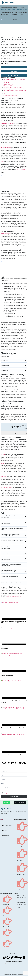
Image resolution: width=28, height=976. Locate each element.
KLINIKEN (14, 71)
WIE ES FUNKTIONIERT (14, 75)
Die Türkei (3, 454)
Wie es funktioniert (8, 85)
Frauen (24, 212)
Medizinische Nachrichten (11, 7)
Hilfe (1, 819)
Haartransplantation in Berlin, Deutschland (13, 87)
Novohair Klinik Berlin (6, 147)
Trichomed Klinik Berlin (6, 111)
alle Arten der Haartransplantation (14, 596)
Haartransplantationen (6, 233)
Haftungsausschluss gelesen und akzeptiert (12, 793)
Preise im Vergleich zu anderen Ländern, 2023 (14, 89)
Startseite (3, 7)
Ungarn (2, 463)
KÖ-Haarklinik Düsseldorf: (7, 123)
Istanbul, (8, 417)
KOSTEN (14, 67)
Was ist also (6, 82)
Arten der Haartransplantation (10, 95)
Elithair (2, 161)
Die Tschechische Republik (6, 487)
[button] (26, 2)
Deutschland (3, 476)
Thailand (2, 500)
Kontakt (23, 60)
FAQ (4, 93)
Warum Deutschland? (8, 84)
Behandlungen (22, 7)
